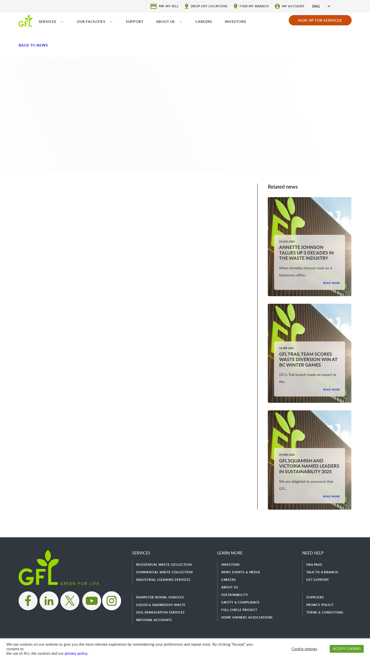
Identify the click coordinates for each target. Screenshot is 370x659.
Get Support (317, 580)
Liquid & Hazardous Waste (161, 605)
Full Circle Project (239, 610)
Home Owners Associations (247, 617)
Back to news (33, 45)
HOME (25, 20)
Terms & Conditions (324, 612)
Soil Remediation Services (160, 612)
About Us (229, 587)
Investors (230, 564)
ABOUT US (165, 21)
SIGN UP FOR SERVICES (320, 20)
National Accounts (154, 620)
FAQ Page (314, 564)
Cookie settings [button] (304, 648)
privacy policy (76, 653)
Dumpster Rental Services (160, 597)
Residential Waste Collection (164, 564)
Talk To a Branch (322, 572)
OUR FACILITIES (91, 21)
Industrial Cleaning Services (163, 580)
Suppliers (315, 597)
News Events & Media (240, 572)
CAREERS (203, 21)
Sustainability (234, 595)
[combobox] (321, 6)
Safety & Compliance (240, 602)
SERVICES (48, 21)
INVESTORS (235, 21)
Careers (228, 580)
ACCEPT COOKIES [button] (347, 648)
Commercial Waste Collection (164, 572)
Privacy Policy (320, 605)
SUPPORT (134, 21)
